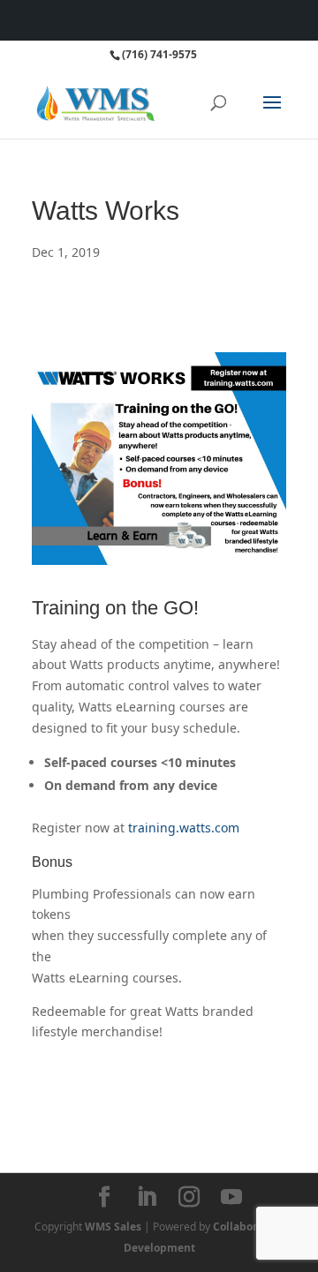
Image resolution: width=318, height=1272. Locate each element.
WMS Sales (113, 1226)
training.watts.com (183, 827)
